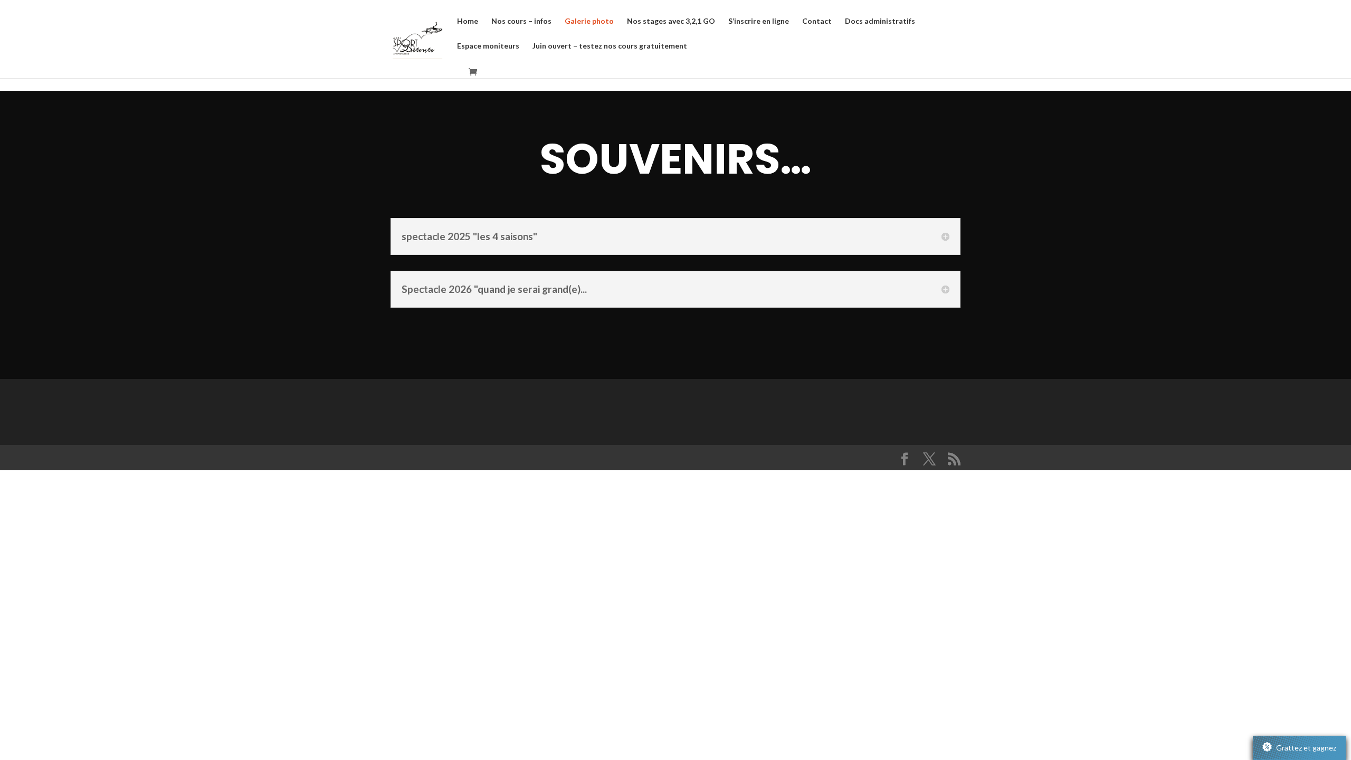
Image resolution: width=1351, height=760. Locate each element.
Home (467, 21)
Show (1299, 747)
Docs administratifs (880, 21)
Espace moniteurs (488, 46)
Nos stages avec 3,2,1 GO (671, 21)
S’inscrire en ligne (758, 21)
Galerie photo (589, 21)
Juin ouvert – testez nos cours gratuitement (609, 46)
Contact (817, 21)
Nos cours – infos (521, 21)
